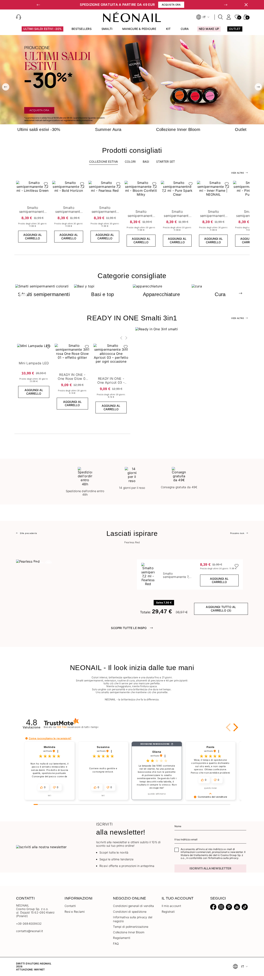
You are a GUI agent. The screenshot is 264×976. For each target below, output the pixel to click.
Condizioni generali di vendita (133, 906)
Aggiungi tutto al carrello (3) (221, 608)
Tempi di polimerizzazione (130, 926)
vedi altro (237, 173)
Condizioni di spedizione (129, 911)
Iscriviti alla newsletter (210, 868)
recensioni (77, 727)
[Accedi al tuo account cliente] (228, 17)
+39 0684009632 (29, 923)
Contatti (70, 906)
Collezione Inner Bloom (128, 932)
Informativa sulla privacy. (224, 858)
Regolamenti (121, 938)
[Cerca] (220, 17)
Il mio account (171, 906)
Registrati (168, 911)
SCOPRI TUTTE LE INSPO (129, 628)
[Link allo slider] (132, 79)
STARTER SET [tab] (165, 161)
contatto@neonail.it (29, 931)
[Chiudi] (246, 4)
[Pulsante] (45, 185)
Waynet (39, 969)
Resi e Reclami (75, 911)
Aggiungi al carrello (32, 236)
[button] (38, 5)
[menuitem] (42, 30)
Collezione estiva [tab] (103, 161)
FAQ (116, 943)
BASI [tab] (146, 161)
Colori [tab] (130, 161)
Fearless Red (132, 542)
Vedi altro (237, 318)
